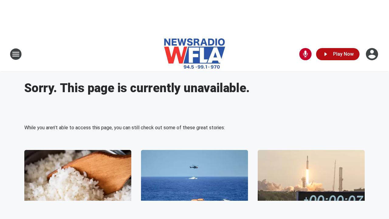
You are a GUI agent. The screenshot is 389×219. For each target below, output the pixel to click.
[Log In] (372, 54)
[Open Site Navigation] (16, 54)
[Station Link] (194, 54)
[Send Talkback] (305, 54)
